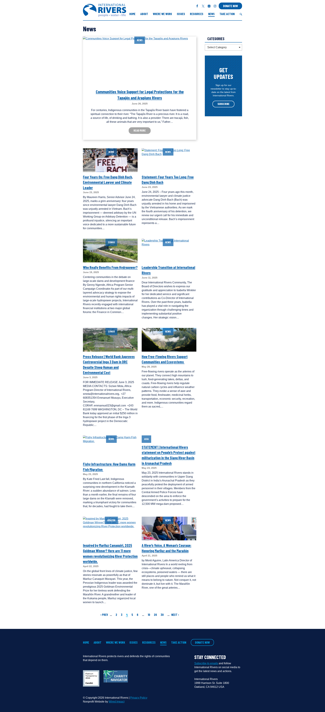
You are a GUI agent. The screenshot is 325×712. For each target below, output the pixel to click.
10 (149, 615)
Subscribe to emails (206, 663)
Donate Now (230, 6)
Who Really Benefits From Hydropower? (110, 267)
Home (132, 14)
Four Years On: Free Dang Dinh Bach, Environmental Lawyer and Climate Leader (108, 182)
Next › (175, 615)
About (144, 14)
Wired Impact (116, 701)
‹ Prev (104, 615)
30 (162, 615)
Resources (196, 14)
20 (155, 615)
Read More (140, 130)
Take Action (227, 14)
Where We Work (162, 14)
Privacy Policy (138, 697)
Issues (181, 14)
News (211, 14)
